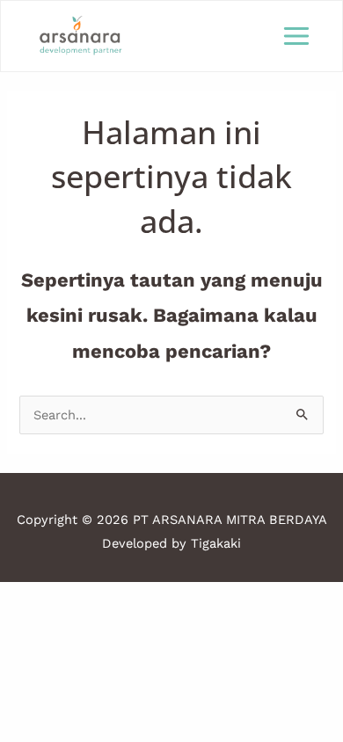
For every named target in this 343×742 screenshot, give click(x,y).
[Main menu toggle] (296, 36)
